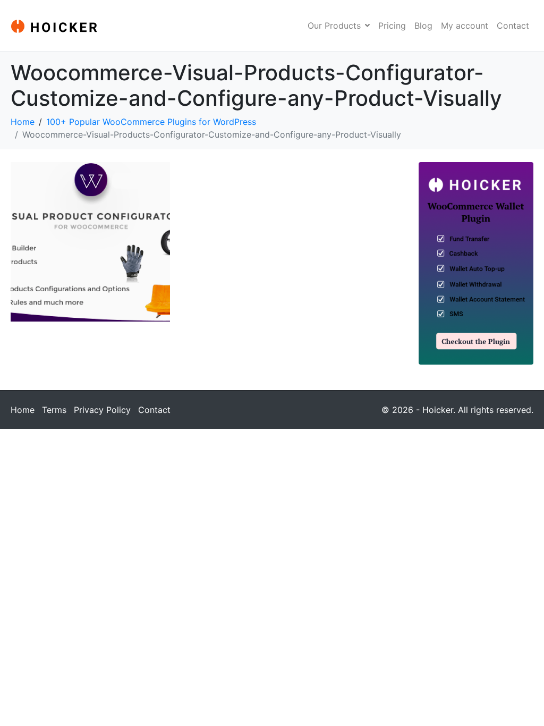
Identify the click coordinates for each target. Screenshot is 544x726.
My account (464, 25)
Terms (54, 409)
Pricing (392, 25)
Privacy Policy (102, 409)
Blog (423, 25)
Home (23, 409)
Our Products (334, 25)
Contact (513, 25)
